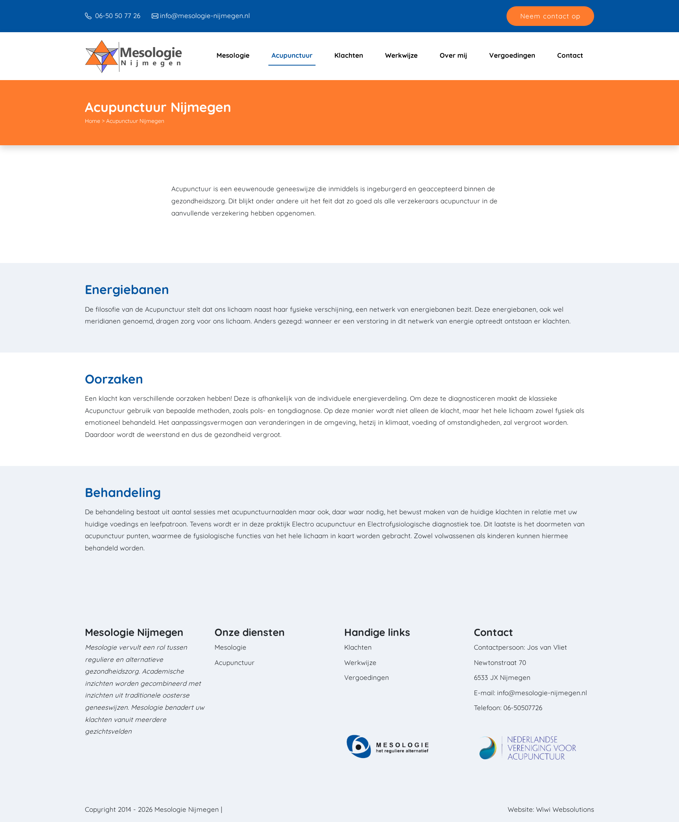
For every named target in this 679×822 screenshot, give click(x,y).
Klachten (348, 55)
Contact (570, 55)
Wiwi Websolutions (565, 809)
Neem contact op (550, 16)
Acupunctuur (292, 55)
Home (92, 120)
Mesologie (233, 55)
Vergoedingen (512, 55)
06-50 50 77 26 (116, 15)
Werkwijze (401, 55)
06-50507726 (522, 707)
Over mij (453, 55)
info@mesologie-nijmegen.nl (205, 15)
